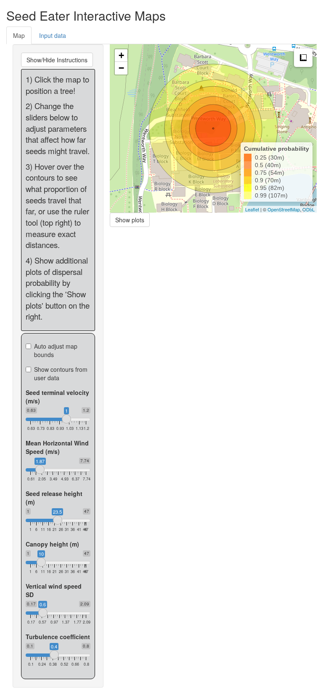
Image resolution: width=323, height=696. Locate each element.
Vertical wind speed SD (54, 590)
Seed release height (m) (54, 497)
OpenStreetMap (283, 209)
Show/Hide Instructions (56, 60)
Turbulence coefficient (58, 636)
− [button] (121, 68)
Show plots (129, 220)
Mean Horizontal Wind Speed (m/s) (57, 447)
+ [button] (121, 55)
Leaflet (252, 209)
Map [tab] (19, 35)
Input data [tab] (52, 35)
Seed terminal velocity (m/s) (57, 396)
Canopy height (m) (52, 544)
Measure (303, 57)
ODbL (308, 209)
